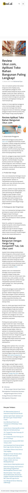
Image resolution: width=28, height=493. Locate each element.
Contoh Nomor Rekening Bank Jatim (14, 464)
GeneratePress (23, 490)
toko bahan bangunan (14, 355)
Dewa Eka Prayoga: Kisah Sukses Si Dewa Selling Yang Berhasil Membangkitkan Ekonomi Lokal (13, 468)
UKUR (15, 267)
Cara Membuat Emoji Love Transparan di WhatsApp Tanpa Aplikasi (13, 423)
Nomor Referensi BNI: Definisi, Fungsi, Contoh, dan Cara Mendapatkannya (12, 460)
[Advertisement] (14, 22)
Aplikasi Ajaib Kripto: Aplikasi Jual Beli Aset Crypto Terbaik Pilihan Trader (13, 417)
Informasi (7, 387)
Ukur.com (5, 141)
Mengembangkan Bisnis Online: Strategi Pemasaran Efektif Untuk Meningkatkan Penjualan (12, 396)
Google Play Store (14, 373)
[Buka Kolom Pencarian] (19, 3)
